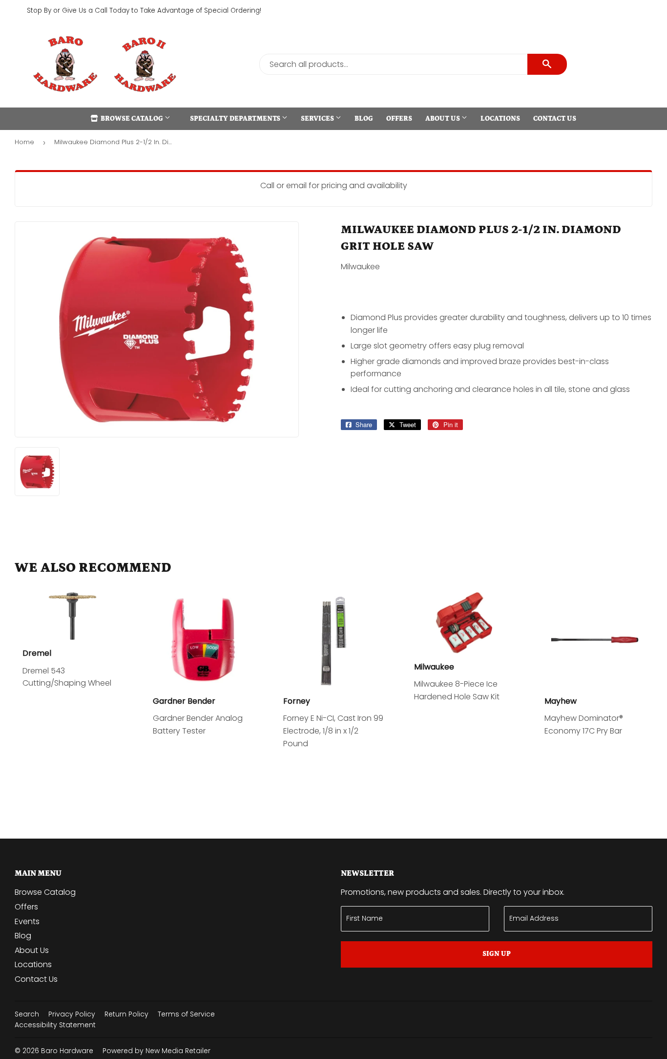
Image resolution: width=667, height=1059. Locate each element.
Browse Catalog (132, 119)
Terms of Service (186, 1014)
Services (318, 119)
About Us (443, 119)
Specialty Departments (236, 119)
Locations (500, 119)
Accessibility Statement (55, 1025)
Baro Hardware (67, 1051)
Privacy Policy (71, 1014)
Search (27, 1014)
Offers (399, 119)
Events (27, 921)
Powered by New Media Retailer (156, 1051)
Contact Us (554, 119)
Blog (363, 119)
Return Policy (126, 1014)
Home (24, 142)
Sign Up (496, 954)
